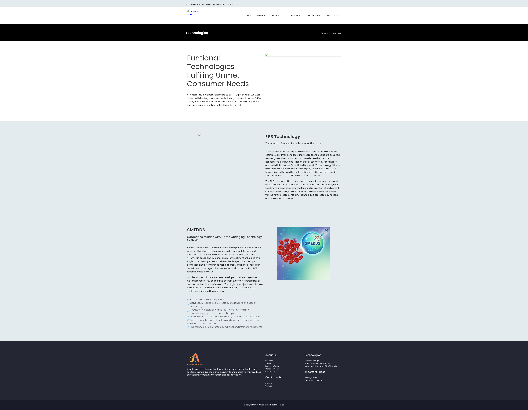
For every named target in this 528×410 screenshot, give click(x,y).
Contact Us (332, 15)
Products (277, 15)
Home (248, 15)
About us (261, 15)
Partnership (314, 15)
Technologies (295, 15)
